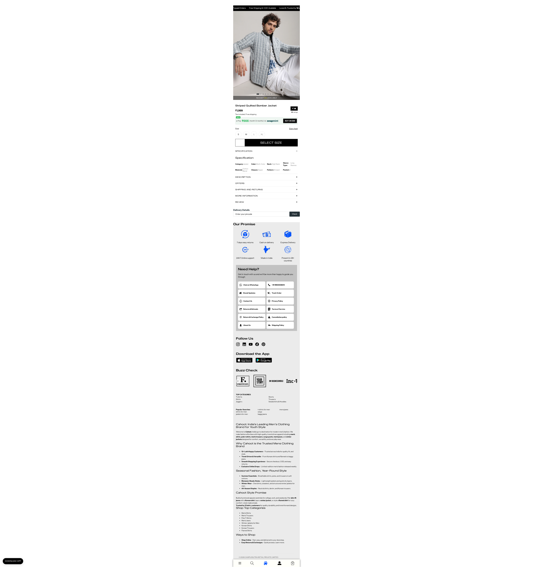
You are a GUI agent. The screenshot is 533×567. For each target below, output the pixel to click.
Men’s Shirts (246, 513)
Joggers (239, 402)
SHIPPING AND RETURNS (249, 189)
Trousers (272, 399)
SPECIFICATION (243, 151)
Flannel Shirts (247, 530)
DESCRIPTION (243, 177)
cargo (260, 412)
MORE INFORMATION (246, 196)
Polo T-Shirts (246, 518)
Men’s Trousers (247, 515)
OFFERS (239, 183)
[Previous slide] (236, 55)
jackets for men (242, 414)
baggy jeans (262, 414)
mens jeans (283, 409)
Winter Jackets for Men (250, 523)
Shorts (271, 397)
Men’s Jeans (246, 520)
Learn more (279, 542)
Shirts (238, 399)
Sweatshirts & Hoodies (277, 402)
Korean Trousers (248, 528)
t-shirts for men (264, 409)
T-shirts (239, 397)
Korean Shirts (247, 525)
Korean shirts (272, 456)
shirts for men (241, 412)
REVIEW (239, 202)
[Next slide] (297, 55)
